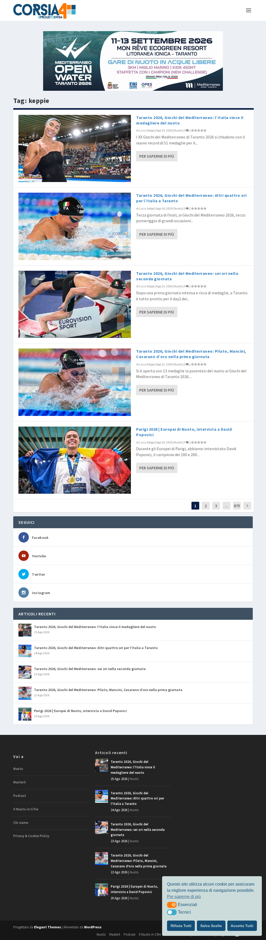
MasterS (19, 782)
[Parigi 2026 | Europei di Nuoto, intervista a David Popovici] (74, 460)
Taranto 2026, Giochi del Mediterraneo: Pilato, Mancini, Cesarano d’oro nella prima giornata (191, 354)
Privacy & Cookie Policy (31, 836)
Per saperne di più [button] (184, 896)
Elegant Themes (47, 927)
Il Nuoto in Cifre (25, 809)
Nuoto (178, 130)
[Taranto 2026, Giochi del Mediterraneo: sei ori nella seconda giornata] (74, 304)
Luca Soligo (146, 130)
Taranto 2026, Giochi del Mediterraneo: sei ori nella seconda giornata (90, 668)
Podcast (19, 795)
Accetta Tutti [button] (242, 926)
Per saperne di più (156, 156)
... (226, 505)
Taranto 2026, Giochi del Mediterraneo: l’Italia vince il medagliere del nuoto (95, 626)
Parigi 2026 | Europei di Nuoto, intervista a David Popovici (80, 710)
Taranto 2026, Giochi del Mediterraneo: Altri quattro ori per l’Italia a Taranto (96, 647)
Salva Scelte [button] (211, 926)
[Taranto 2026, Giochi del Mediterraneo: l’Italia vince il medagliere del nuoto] (74, 148)
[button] (172, 905)
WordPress (93, 927)
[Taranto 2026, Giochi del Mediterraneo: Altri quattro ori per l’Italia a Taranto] (74, 226)
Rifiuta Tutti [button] (181, 926)
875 (237, 505)
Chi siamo (20, 822)
